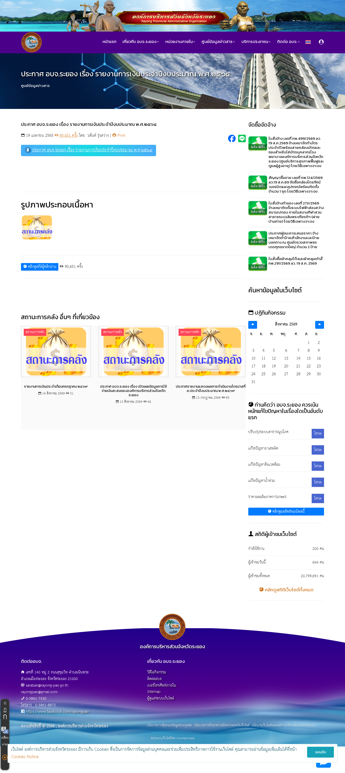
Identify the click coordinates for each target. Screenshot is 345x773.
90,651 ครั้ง (68, 135)
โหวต (318, 433)
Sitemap (154, 691)
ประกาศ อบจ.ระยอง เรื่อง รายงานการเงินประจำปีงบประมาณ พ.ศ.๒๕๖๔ (92, 150)
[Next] (319, 325)
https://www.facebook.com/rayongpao (57, 711)
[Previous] (252, 325)
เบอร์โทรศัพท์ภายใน (161, 685)
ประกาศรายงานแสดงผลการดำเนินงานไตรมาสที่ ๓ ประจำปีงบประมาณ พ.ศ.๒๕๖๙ (211, 388)
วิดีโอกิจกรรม (156, 672)
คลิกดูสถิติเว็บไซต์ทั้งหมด (288, 589)
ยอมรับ (320, 752)
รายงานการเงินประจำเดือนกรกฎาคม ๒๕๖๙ (56, 386)
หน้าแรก (109, 41)
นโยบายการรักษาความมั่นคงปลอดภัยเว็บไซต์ (222, 725)
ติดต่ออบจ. (154, 678)
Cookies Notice (25, 757)
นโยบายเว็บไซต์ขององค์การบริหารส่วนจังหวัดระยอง (284, 725)
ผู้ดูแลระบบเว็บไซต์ (160, 698)
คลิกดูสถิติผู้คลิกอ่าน (41, 266)
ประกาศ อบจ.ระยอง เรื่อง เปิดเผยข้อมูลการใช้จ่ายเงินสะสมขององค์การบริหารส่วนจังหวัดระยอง (133, 391)
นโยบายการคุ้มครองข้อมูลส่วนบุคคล (169, 725)
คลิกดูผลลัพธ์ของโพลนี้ (288, 511)
